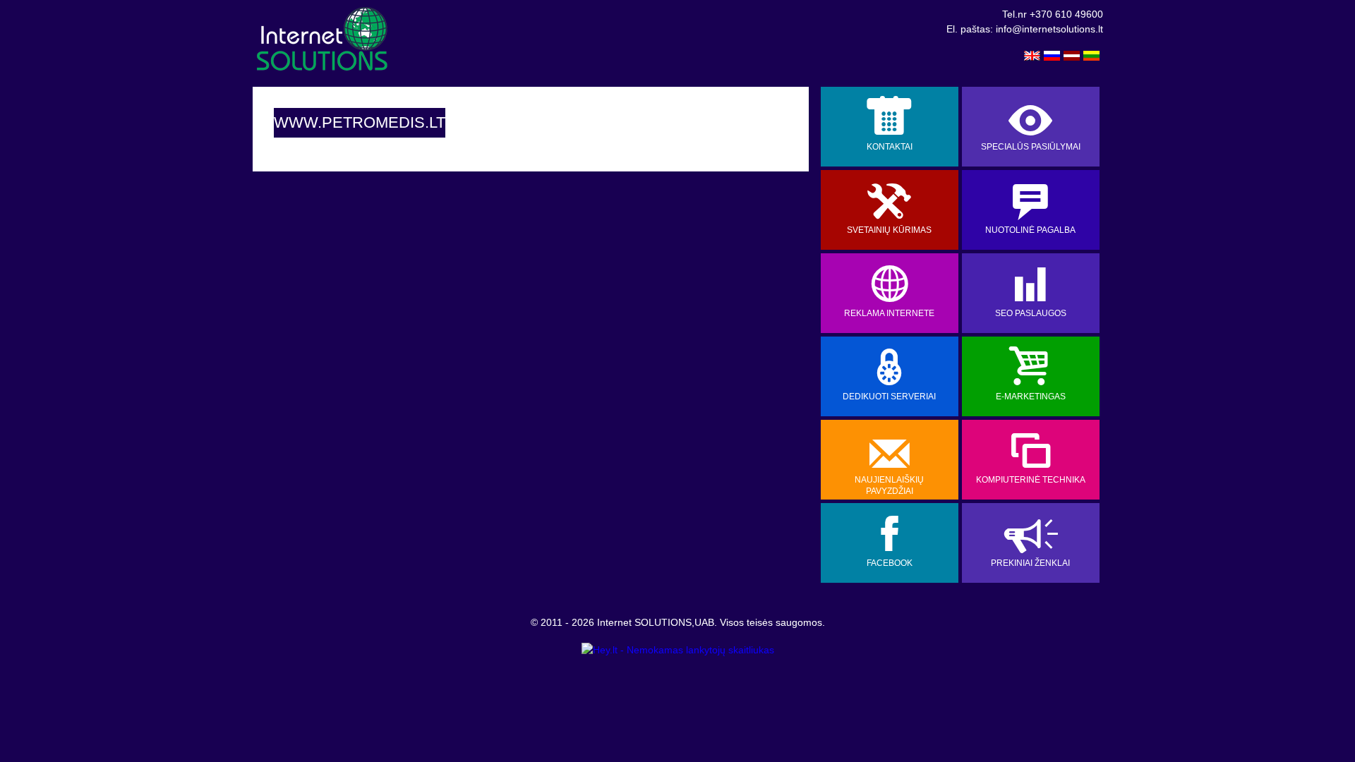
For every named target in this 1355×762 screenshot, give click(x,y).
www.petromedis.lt (359, 122)
